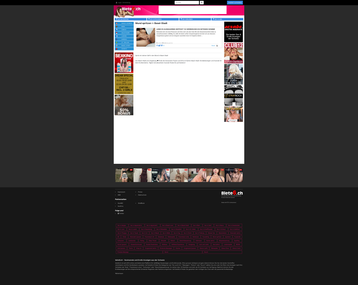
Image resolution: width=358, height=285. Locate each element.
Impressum (121, 192)
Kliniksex (164, 244)
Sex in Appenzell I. (152, 225)
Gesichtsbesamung (185, 240)
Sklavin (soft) (204, 248)
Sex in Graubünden (234, 225)
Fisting (142, 240)
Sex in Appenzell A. (136, 225)
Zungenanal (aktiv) (150, 248)
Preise (140, 192)
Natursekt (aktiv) (235, 233)
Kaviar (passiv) (122, 244)
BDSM (238, 244)
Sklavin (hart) (236, 248)
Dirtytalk (163, 240)
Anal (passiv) (121, 248)
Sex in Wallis (166, 233)
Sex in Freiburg (199, 233)
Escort (206, 252)
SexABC (120, 203)
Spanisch (228, 237)
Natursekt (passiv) (135, 237)
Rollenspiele (171, 237)
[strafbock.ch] (233, 95)
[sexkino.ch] (124, 63)
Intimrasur (199, 240)
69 (118, 237)
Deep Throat (152, 240)
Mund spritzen (217, 237)
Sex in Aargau (121, 225)
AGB (119, 195)
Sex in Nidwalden (161, 229)
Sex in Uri (144, 233)
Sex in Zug (177, 233)
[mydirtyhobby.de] (124, 105)
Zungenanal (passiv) (190, 248)
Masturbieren (223, 233)
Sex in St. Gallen (191, 229)
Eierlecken (196, 237)
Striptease (161, 237)
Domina (178, 248)
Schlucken (120, 240)
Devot (166, 252)
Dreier (124, 237)
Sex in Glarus (220, 225)
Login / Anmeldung (123, 2)
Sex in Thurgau (122, 233)
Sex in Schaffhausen (206, 229)
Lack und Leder (204, 244)
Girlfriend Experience (177, 244)
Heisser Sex (211, 233)
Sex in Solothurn (235, 229)
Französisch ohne (183, 237)
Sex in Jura (120, 229)
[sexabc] (233, 32)
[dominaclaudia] (233, 74)
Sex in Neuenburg (146, 229)
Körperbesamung (224, 240)
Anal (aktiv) (216, 244)
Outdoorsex (132, 240)
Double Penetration (152, 244)
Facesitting (205, 237)
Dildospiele (214, 248)
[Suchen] (202, 2)
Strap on (138, 248)
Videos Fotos (225, 248)
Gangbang (191, 244)
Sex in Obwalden (176, 229)
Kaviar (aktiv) (210, 240)
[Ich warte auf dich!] (233, 121)
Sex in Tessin (134, 233)
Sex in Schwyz (221, 229)
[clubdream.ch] (124, 84)
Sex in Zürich (188, 233)
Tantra (131, 248)
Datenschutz (142, 195)
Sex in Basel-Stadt (183, 225)
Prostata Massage (122, 252)
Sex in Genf (207, 225)
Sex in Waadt (155, 233)
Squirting (237, 240)
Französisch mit (149, 237)
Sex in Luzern (133, 229)
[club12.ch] (233, 53)
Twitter (121, 213)
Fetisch (173, 240)
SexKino (120, 206)
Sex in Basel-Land (167, 225)
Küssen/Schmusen (136, 244)
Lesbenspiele (228, 244)
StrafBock (141, 203)
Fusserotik (237, 237)
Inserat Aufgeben (235, 2)
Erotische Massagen (166, 248)
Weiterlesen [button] (119, 273)
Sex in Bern (196, 225)
